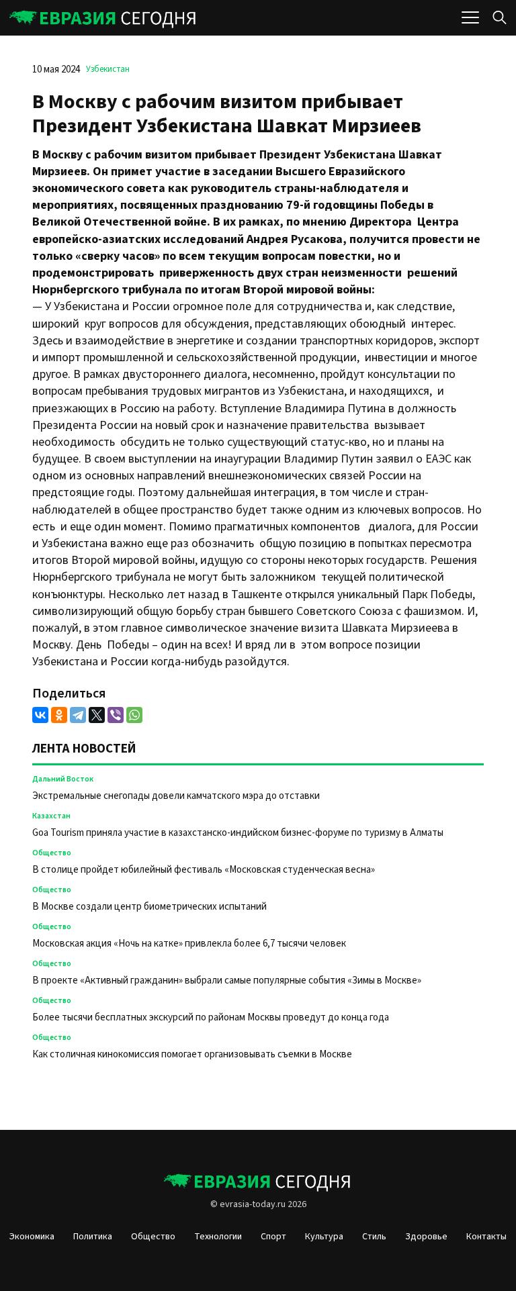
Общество (51, 853)
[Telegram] (78, 715)
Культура (324, 1236)
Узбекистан (108, 69)
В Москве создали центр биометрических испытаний (149, 907)
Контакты (486, 1236)
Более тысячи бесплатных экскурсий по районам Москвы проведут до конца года (210, 1017)
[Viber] (116, 715)
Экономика (31, 1236)
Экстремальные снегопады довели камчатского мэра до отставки (176, 796)
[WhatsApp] (134, 715)
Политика (92, 1236)
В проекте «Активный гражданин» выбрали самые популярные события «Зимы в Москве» (226, 980)
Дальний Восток (62, 779)
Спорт (273, 1236)
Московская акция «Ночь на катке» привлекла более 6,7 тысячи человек (189, 944)
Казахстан (51, 816)
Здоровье (426, 1236)
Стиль (374, 1236)
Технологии (218, 1236)
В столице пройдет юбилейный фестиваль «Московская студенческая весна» (203, 870)
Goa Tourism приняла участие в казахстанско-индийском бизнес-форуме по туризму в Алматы (238, 833)
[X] (97, 715)
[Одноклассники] (59, 715)
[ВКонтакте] (40, 715)
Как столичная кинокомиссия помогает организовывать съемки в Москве (192, 1054)
